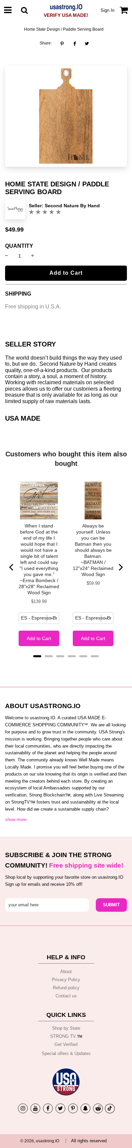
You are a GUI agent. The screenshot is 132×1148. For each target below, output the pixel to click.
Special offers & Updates (66, 1053)
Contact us (66, 995)
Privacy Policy (66, 979)
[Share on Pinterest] (64, 43)
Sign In (107, 10)
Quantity (19, 246)
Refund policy (66, 987)
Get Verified (66, 1044)
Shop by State (66, 1028)
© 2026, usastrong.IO (39, 1141)
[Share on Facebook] (74, 43)
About (66, 971)
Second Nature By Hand (72, 205)
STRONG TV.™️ (66, 1036)
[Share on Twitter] (86, 43)
